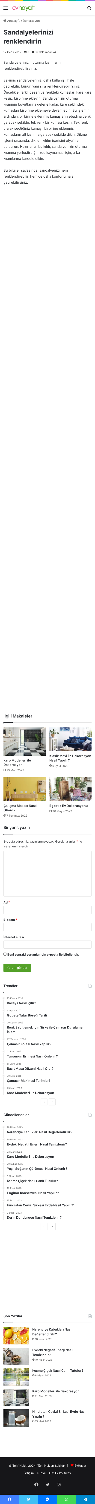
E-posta (10, 920)
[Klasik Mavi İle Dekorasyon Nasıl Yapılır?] (70, 739)
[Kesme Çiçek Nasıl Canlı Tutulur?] (16, 1377)
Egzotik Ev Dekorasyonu (68, 806)
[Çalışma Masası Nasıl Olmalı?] (24, 789)
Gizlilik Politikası (60, 1473)
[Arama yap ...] (89, 9)
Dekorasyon (31, 20)
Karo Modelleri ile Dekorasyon (56, 1391)
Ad (6, 902)
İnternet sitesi (13, 937)
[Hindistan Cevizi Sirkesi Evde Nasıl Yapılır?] (16, 1418)
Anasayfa (13, 20)
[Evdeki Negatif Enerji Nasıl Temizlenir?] (16, 1356)
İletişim (29, 1473)
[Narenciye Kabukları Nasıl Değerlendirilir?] (16, 1335)
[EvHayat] (23, 8)
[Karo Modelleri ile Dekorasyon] (24, 741)
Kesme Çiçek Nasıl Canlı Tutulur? (57, 1370)
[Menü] (5, 9)
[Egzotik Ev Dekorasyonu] (70, 789)
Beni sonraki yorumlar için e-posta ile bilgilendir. (43, 954)
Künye (41, 1473)
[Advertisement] (47, 239)
